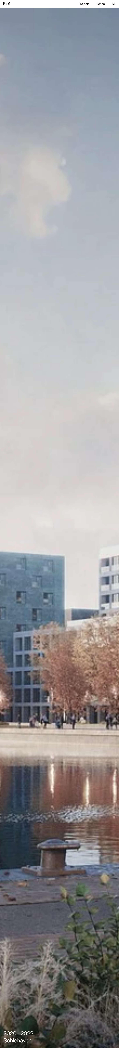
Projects (84, 4)
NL (114, 4)
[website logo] (6, 3)
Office (101, 4)
